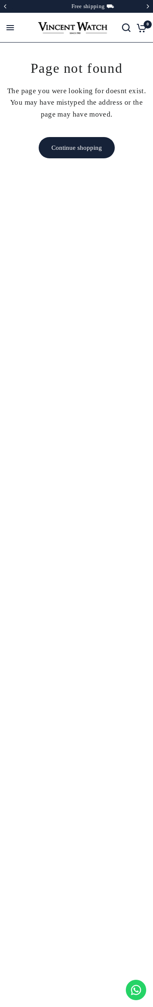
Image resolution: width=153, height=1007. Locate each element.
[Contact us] (136, 990)
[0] (140, 28)
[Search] (126, 28)
